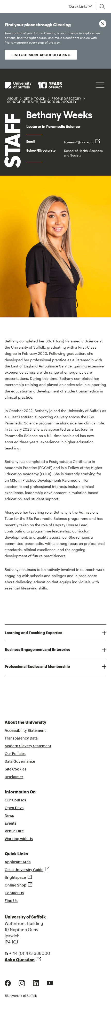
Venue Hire (14, 831)
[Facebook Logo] (8, 982)
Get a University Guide (24, 870)
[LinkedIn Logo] (36, 982)
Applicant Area (18, 862)
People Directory (66, 98)
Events (10, 823)
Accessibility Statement (25, 731)
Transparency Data (21, 738)
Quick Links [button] (78, 6)
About (12, 98)
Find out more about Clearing (40, 55)
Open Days (14, 808)
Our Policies (15, 754)
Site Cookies (15, 769)
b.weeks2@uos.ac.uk (79, 142)
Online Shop (15, 885)
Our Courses (15, 800)
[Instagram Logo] (22, 982)
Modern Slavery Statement (28, 746)
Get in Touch (34, 98)
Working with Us (19, 839)
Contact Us (14, 893)
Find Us (11, 901)
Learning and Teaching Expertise (33, 633)
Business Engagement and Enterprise (37, 649)
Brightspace (15, 878)
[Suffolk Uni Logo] (33, 84)
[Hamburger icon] (100, 85)
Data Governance (20, 761)
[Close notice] (102, 23)
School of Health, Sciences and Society (41, 101)
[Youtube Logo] (50, 982)
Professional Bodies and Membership (37, 666)
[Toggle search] (102, 6)
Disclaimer (14, 777)
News (9, 816)
